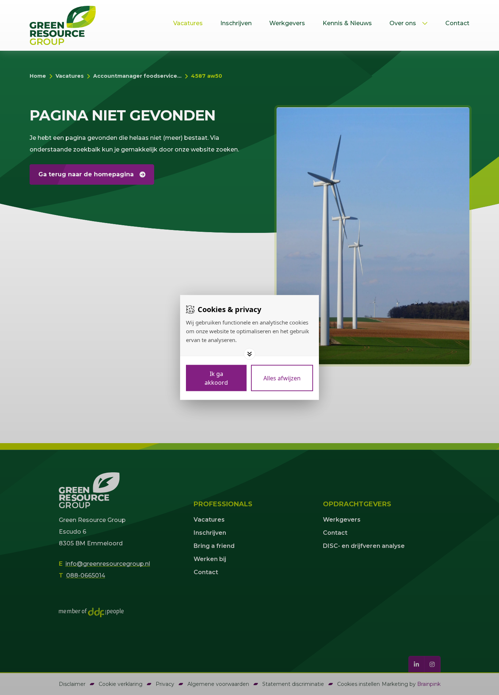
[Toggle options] (249, 354)
